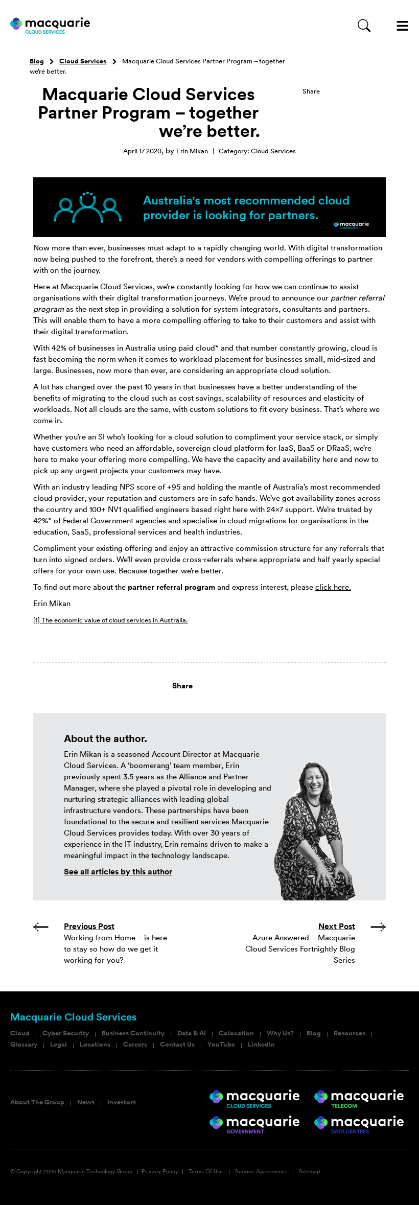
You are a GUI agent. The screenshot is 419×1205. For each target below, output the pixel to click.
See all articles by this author (118, 871)
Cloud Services (82, 61)
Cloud (20, 1033)
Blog (37, 61)
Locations (95, 1044)
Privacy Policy (160, 1171)
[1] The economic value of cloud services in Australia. (110, 620)
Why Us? (280, 1033)
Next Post (336, 926)
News (86, 1102)
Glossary (23, 1044)
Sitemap (309, 1171)
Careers (135, 1044)
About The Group (37, 1102)
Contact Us (177, 1044)
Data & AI (191, 1033)
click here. (333, 587)
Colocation (236, 1033)
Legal (58, 1044)
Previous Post (89, 926)
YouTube (221, 1044)
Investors (121, 1102)
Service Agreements (261, 1171)
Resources (349, 1033)
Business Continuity (133, 1033)
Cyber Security (65, 1033)
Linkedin (261, 1044)
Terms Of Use (206, 1171)
